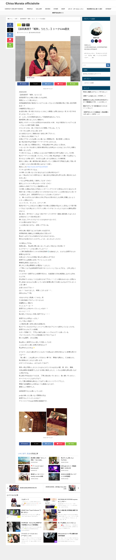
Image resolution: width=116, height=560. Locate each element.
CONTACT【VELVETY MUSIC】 (14, 9)
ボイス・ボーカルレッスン (76, 9)
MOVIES (47, 9)
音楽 (28, 24)
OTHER (56, 9)
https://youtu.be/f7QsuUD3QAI (37, 166)
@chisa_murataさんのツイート (92, 73)
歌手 (23, 24)
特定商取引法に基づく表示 (94, 9)
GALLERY (39, 9)
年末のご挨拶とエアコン (90, 92)
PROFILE (30, 9)
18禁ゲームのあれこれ (89, 96)
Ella (89, 108)
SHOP (63, 9)
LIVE (19, 24)
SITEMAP (108, 9)
